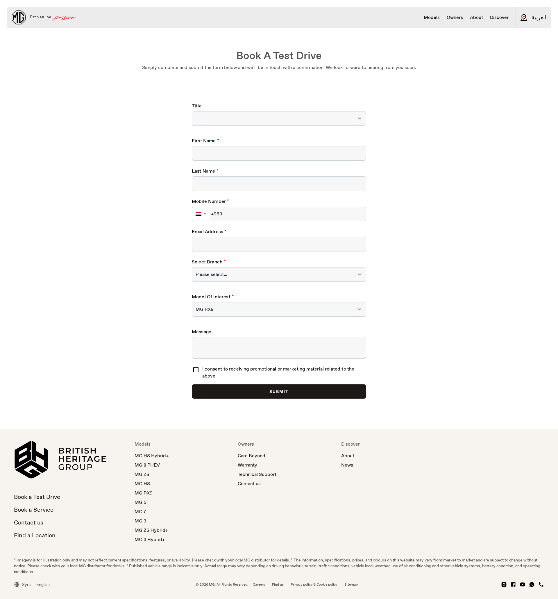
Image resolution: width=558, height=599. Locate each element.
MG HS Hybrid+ (152, 456)
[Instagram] (504, 584)
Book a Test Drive (37, 497)
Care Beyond (251, 456)
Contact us (28, 522)
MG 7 (140, 511)
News (347, 465)
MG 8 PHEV (147, 465)
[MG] (19, 17)
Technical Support (257, 474)
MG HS (142, 484)
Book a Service (33, 509)
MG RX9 (144, 493)
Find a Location (35, 535)
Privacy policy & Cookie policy (314, 584)
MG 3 (140, 521)
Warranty (247, 465)
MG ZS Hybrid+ (151, 530)
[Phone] (541, 584)
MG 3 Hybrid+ (150, 539)
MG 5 (140, 502)
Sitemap (351, 584)
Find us (278, 584)
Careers (259, 584)
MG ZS (142, 474)
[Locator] (524, 17)
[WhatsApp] (532, 584)
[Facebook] (513, 584)
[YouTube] (522, 584)
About (347, 456)
